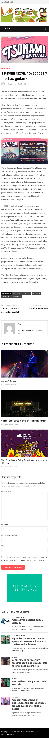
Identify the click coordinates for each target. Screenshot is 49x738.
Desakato (26, 293)
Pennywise (36, 293)
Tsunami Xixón (16, 296)
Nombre (5, 524)
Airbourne (17, 293)
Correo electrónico (10, 535)
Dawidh (10, 84)
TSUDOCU (5, 296)
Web (3, 546)
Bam (13, 734)
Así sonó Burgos (8, 381)
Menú (7, 29)
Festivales (5, 68)
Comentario (7, 491)
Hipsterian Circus (22, 731)
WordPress (5, 734)
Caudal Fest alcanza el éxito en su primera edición (23, 420)
